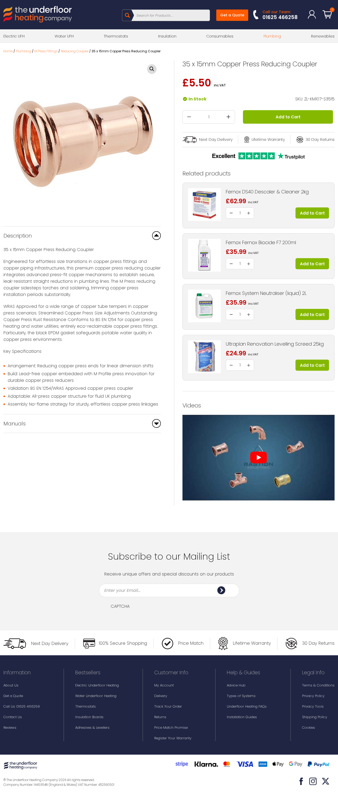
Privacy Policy (313, 695)
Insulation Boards (89, 716)
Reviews (9, 727)
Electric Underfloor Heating (97, 685)
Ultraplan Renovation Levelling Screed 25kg (275, 344)
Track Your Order (168, 706)
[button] (152, 69)
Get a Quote (232, 15)
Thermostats (116, 36)
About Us (10, 685)
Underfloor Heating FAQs (247, 706)
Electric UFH (14, 36)
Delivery (160, 695)
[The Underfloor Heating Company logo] (37, 15)
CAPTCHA (120, 606)
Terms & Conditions (318, 685)
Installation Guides (242, 716)
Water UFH (64, 36)
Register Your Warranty (172, 738)
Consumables (219, 36)
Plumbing (272, 36)
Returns (160, 716)
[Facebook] (301, 781)
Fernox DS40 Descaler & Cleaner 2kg (267, 191)
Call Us (21, 706)
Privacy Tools (313, 706)
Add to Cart (288, 117)
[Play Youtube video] (258, 457)
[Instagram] (313, 781)
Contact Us (12, 716)
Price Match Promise (171, 727)
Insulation (167, 36)
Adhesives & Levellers (92, 727)
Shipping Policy (314, 716)
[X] (325, 781)
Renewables (323, 36)
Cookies (308, 727)
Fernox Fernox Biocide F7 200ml (261, 242)
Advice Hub (236, 685)
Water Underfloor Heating (95, 695)
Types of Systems (241, 695)
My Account (164, 685)
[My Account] (312, 14)
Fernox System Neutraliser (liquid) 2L (266, 293)
